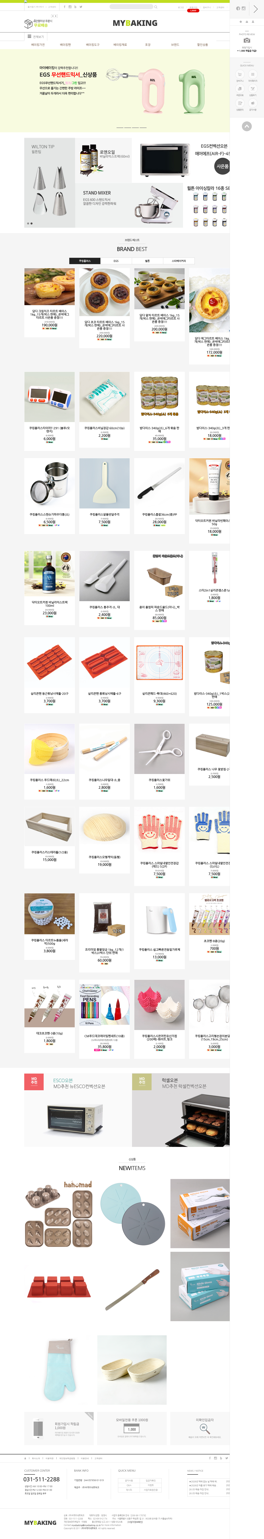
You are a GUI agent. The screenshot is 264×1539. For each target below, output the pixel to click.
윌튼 (147, 260)
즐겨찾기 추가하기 (36, 7)
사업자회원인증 (151, 1490)
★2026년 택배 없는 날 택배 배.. (203, 1481)
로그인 (181, 7)
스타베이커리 (179, 260)
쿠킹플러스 (85, 260)
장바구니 (207, 7)
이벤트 (151, 1485)
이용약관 (50, 1458)
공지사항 (129, 1480)
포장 (147, 44)
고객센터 (52, 7)
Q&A (129, 1485)
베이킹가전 (38, 44)
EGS (116, 260)
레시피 (129, 1490)
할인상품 (202, 44)
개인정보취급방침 (67, 1458)
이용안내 (85, 1458)
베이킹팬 (65, 44)
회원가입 (193, 7)
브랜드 (175, 44)
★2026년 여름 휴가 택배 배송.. (203, 1485)
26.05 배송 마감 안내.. (199, 1489)
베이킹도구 (92, 44)
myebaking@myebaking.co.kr (86, 1525)
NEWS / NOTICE (195, 1470)
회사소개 (36, 1458)
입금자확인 (151, 1480)
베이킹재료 (120, 44)
